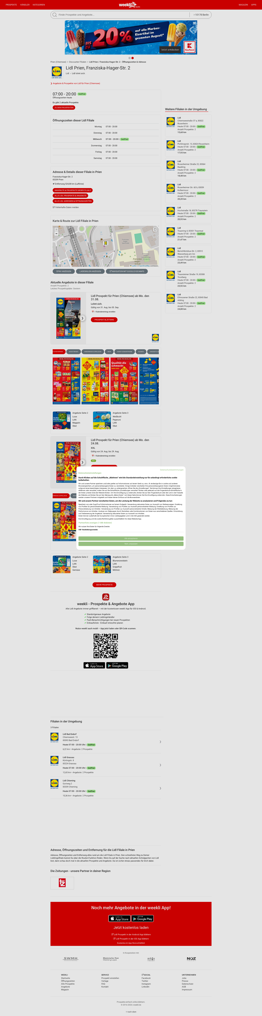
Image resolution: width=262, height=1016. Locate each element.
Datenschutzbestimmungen (172, 470)
